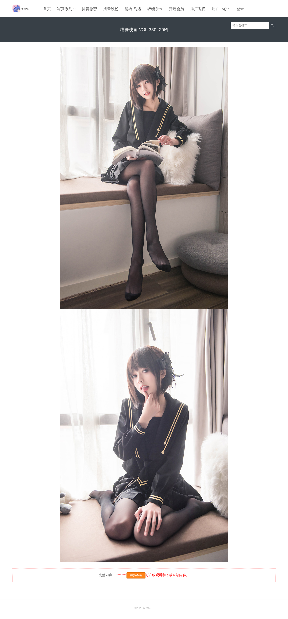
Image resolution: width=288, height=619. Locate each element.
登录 (240, 8)
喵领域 (147, 608)
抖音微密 (89, 8)
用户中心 (219, 8)
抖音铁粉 (110, 8)
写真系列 (64, 8)
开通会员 (176, 8)
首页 (47, 8)
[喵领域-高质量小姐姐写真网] (20, 8)
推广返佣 (198, 8)
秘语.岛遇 (133, 8)
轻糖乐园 (155, 8)
